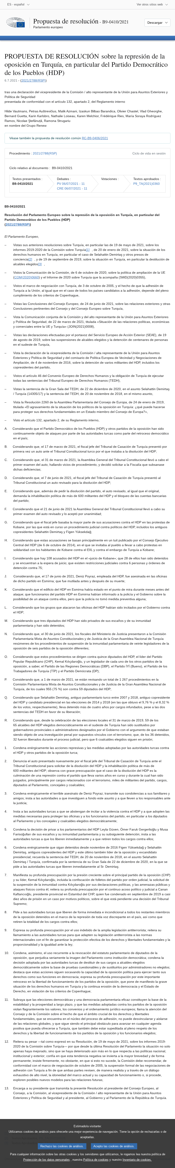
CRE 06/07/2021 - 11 (72, 188)
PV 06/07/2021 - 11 (71, 183)
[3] (40, 264)
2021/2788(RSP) (33, 80)
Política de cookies (95, 1159)
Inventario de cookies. (137, 1159)
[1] (88, 250)
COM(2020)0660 (26, 277)
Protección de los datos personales (46, 1159)
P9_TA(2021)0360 (146, 183)
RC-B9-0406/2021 (95, 138)
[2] (30, 259)
